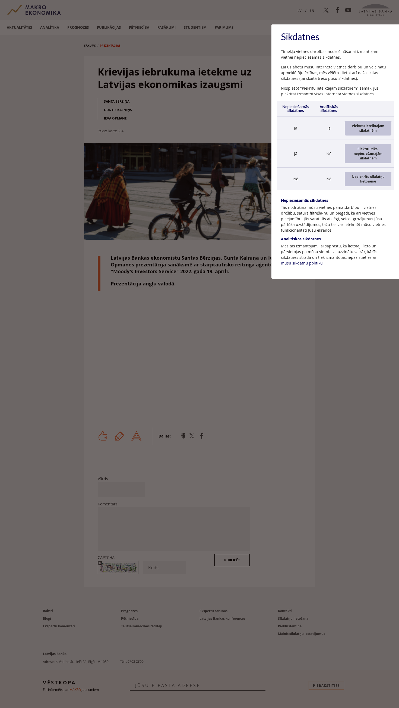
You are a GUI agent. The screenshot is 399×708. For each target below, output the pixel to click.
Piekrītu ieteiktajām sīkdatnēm (368, 128)
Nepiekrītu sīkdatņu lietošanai (368, 179)
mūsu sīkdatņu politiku (302, 263)
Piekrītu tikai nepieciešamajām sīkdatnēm (368, 154)
